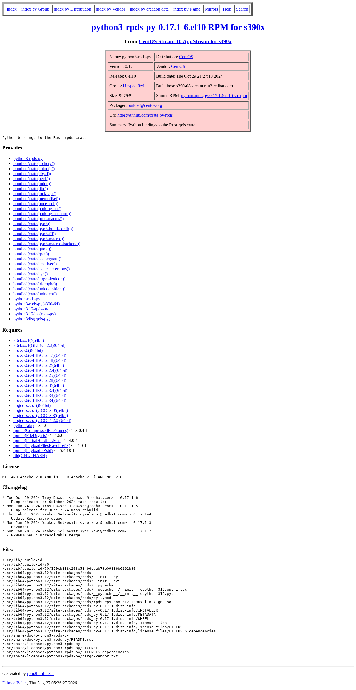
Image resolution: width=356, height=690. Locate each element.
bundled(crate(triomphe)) (35, 283)
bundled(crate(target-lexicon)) (39, 278)
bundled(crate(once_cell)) (35, 203)
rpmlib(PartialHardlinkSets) (37, 440)
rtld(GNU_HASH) (30, 455)
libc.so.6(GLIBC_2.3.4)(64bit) (40, 390)
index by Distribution (72, 9)
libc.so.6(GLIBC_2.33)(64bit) (39, 395)
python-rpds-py (26, 298)
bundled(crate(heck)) (31, 178)
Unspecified (133, 86)
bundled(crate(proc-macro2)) (38, 218)
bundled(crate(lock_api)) (34, 193)
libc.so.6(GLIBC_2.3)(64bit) (38, 385)
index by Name (186, 9)
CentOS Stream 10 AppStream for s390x (185, 41)
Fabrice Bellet (14, 683)
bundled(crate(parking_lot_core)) (42, 213)
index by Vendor (110, 9)
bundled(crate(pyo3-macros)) (38, 238)
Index (12, 9)
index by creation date (149, 9)
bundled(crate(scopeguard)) (37, 258)
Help (227, 9)
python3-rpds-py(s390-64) (36, 303)
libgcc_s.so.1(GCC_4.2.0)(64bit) (42, 420)
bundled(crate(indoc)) (32, 183)
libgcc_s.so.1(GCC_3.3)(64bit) (40, 415)
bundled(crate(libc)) (30, 188)
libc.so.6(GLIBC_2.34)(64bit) (39, 400)
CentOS (186, 56)
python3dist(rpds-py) (31, 318)
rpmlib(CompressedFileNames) (40, 430)
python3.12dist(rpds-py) (34, 313)
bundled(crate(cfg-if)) (32, 173)
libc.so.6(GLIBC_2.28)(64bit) (39, 380)
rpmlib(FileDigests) (30, 435)
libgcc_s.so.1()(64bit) (32, 405)
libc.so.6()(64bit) (28, 350)
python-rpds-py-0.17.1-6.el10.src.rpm (214, 95)
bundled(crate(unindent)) (35, 293)
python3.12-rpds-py (30, 308)
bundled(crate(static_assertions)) (41, 268)
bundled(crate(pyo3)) (31, 223)
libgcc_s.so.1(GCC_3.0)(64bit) (40, 410)
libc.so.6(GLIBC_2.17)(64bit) (39, 355)
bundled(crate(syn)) (30, 273)
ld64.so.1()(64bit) (28, 340)
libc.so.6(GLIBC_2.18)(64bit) (39, 360)
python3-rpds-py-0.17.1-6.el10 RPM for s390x (178, 27)
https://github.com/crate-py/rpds (145, 115)
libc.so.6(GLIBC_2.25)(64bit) (39, 375)
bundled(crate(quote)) (32, 248)
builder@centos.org (145, 105)
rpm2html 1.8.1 (40, 673)
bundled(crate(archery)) (34, 163)
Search (242, 9)
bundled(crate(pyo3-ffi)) (34, 233)
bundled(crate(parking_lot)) (37, 208)
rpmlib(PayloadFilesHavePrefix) (41, 445)
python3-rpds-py (28, 158)
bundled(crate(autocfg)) (34, 168)
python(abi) (23, 425)
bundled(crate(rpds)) (31, 253)
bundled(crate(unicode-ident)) (39, 288)
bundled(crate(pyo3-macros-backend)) (46, 243)
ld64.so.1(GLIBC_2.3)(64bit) (39, 345)
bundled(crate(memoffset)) (36, 198)
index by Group (35, 9)
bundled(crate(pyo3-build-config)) (43, 228)
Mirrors (211, 9)
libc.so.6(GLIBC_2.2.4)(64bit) (40, 370)
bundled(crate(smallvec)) (35, 263)
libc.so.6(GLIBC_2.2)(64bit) (38, 365)
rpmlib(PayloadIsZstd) (33, 450)
